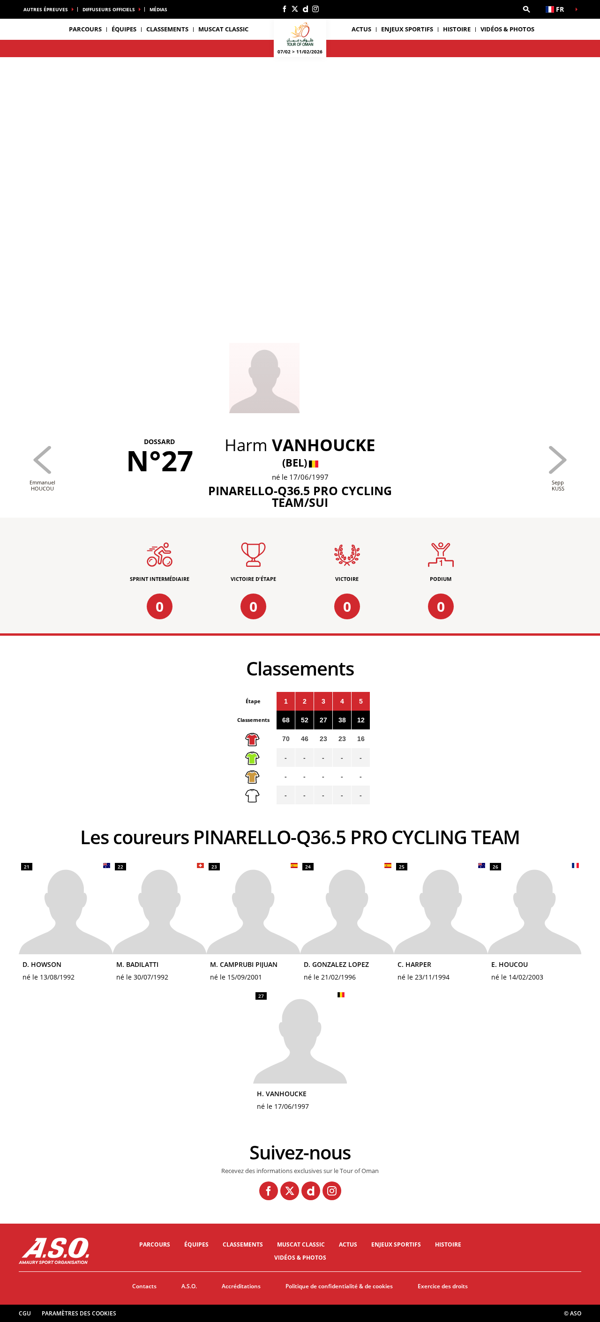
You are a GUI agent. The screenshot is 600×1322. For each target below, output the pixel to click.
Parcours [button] (85, 29)
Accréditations (241, 1286)
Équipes (196, 1244)
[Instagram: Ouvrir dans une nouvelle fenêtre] (315, 9)
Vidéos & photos (507, 29)
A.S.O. (189, 1286)
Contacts (144, 1286)
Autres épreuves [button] (45, 9)
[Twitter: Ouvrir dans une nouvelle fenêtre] (295, 9)
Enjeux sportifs (407, 29)
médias (158, 9)
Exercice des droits (443, 1286)
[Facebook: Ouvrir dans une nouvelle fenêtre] (284, 9)
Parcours (154, 1244)
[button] (526, 9)
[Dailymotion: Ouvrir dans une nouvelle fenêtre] (305, 9)
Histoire (457, 29)
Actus (361, 29)
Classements (167, 29)
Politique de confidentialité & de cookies (339, 1286)
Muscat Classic (223, 29)
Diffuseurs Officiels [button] (108, 9)
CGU (25, 1313)
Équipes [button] (124, 29)
